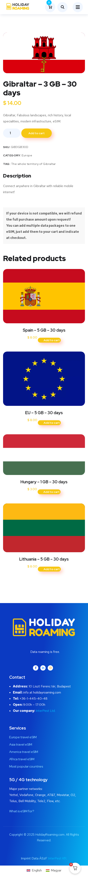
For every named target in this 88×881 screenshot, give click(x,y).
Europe (27, 155)
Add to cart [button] (52, 340)
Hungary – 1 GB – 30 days (44, 482)
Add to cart (36, 133)
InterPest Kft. (57, 858)
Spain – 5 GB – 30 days (44, 330)
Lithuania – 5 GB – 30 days (44, 559)
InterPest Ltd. (45, 711)
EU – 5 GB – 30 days (44, 412)
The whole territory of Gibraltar (33, 164)
